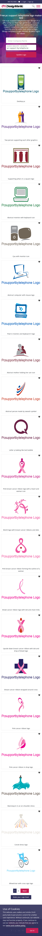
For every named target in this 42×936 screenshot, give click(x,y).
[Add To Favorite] (39, 67)
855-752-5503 (12, 2)
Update (21, 55)
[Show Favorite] (19, 2)
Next (25, 891)
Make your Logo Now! (21, 897)
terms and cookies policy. (16, 925)
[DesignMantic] (12, 6)
